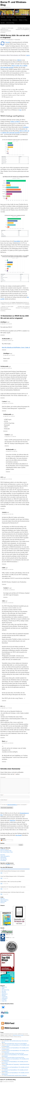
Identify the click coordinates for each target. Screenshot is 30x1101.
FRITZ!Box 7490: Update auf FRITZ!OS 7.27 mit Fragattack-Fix (23, 29)
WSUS (19, 60)
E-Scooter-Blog (3, 860)
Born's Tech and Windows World (6, 852)
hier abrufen (17, 241)
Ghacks (3, 988)
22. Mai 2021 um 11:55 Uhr (9, 355)
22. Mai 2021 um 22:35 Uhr (7, 602)
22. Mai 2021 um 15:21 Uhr (7, 514)
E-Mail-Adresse (4, 799)
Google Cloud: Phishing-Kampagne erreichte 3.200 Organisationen (12, 876)
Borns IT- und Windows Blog (5, 850)
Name (2, 794)
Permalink (27, 303)
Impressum (2, 898)
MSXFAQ (4, 995)
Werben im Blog (3, 901)
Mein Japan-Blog (3, 859)
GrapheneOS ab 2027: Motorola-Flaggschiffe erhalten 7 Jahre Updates (12, 886)
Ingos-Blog (4, 991)
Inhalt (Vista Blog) (10, 23)
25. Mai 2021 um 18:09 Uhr (7, 743)
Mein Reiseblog (3, 857)
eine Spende (19, 835)
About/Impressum (11, 17)
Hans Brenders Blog (5, 989)
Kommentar (3, 777)
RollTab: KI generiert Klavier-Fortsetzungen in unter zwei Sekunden (12, 871)
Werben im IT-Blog (23, 20)
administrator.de (4, 994)
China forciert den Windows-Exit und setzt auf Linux (14, 1053)
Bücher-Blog (2, 854)
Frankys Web (4, 1000)
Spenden (3, 23)
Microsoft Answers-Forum (18, 1035)
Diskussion (14, 20)
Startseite (3, 17)
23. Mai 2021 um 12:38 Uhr (10, 436)
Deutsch (4, 840)
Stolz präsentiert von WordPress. (8, 1081)
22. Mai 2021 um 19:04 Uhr (7, 569)
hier (20, 110)
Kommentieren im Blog (6, 20)
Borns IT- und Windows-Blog (13, 3)
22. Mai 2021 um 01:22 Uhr (6, 323)
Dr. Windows (4, 999)
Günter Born (17, 39)
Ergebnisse (26, 127)
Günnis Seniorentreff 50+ (5, 856)
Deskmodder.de (4, 998)
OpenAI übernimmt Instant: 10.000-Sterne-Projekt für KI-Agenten (12, 892)
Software (14, 302)
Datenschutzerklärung (21, 17)
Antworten (2, 335)
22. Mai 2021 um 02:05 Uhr (6, 368)
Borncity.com (2, 849)
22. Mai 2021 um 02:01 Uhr (7, 340)
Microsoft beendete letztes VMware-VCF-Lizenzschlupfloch (16, 1043)
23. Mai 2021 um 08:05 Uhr (9, 589)
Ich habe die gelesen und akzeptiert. (14, 804)
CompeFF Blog (4, 996)
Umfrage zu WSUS (15, 121)
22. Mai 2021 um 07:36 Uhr (7, 403)
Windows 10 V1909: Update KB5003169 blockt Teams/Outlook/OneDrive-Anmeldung (6, 30)
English (7, 42)
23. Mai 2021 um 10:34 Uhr (9, 416)
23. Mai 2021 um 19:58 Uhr (11, 451)
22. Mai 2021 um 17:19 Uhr (6, 708)
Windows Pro (4, 987)
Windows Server (19, 302)
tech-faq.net (4, 992)
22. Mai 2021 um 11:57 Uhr (6, 479)
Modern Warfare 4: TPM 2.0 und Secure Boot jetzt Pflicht (10, 881)
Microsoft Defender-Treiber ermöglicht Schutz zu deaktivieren (15, 1075)
